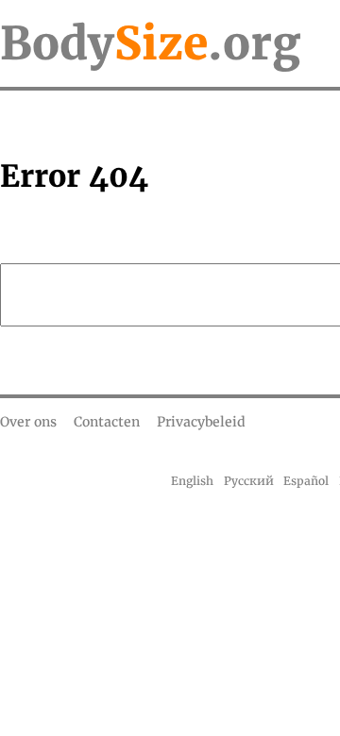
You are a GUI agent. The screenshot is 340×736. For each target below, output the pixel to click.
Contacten (107, 421)
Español (306, 481)
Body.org (150, 43)
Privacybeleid (201, 421)
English (192, 481)
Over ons (28, 421)
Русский (249, 481)
